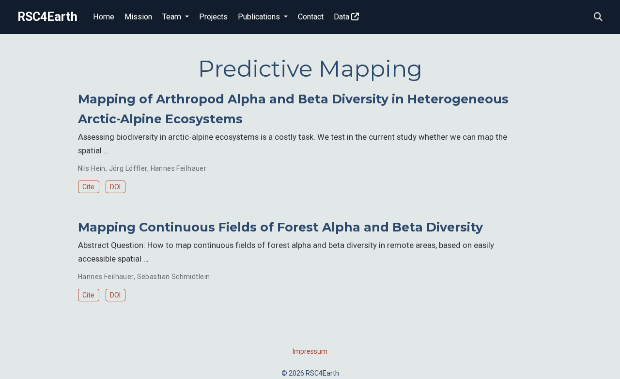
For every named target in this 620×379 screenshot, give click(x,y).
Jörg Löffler (128, 168)
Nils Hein (92, 168)
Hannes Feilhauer (179, 168)
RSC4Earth (47, 17)
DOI (115, 187)
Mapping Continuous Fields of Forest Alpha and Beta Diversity (280, 227)
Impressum (310, 351)
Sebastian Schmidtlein (173, 276)
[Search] (598, 17)
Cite (88, 187)
